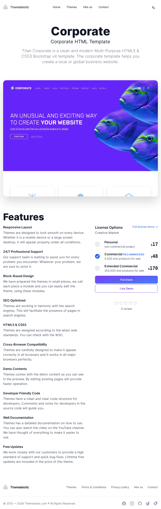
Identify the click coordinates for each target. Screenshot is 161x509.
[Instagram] (132, 503)
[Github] (139, 503)
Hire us (87, 7)
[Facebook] (124, 503)
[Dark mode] (154, 7)
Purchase (126, 279)
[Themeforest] (147, 503)
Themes (72, 7)
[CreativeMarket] (155, 503)
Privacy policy (120, 487)
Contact (104, 7)
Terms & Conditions (93, 487)
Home (56, 7)
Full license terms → (145, 226)
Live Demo (126, 288)
